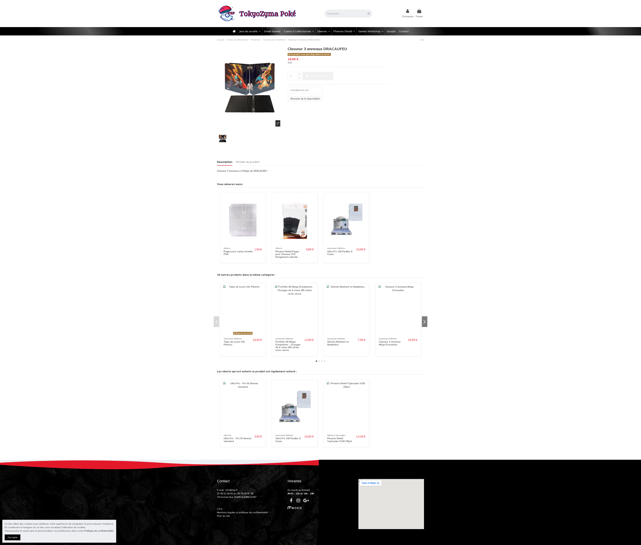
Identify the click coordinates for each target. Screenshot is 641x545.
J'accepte (13, 537)
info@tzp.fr (232, 490)
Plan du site (223, 515)
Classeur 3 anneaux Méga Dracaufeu (389, 343)
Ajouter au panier (320, 75)
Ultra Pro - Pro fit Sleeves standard (238, 440)
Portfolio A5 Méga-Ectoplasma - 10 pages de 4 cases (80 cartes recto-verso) (288, 346)
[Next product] (423, 39)
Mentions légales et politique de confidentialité (242, 512)
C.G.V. (220, 508)
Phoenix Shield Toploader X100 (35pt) (339, 440)
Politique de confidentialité (98, 530)
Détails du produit (248, 162)
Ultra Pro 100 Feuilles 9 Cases (339, 253)
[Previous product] (421, 39)
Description (224, 162)
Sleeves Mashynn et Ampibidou (338, 343)
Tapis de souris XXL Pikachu (234, 343)
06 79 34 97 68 (245, 493)
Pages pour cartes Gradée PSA (238, 253)
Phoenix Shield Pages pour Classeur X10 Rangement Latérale (287, 254)
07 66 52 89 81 (225, 493)
